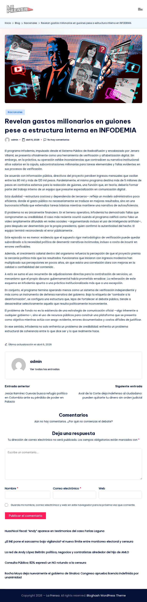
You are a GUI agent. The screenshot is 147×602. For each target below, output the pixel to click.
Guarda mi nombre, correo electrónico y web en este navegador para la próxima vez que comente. (73, 505)
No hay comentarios (58, 139)
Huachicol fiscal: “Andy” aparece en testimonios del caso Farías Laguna (54, 531)
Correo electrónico (67, 488)
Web (102, 488)
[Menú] (140, 9)
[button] (45, 369)
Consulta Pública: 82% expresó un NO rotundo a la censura (45, 563)
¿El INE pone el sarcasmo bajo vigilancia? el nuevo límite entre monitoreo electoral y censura (69, 541)
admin (36, 361)
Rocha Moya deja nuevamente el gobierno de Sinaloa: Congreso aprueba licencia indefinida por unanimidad (72, 575)
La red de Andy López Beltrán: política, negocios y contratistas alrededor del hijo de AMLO (67, 552)
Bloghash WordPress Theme (106, 595)
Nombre (11, 488)
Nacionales (15, 112)
